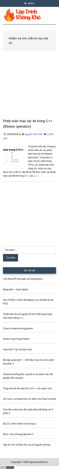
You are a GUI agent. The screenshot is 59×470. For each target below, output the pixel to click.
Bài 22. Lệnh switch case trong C (19, 423)
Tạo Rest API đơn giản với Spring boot (22, 279)
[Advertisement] (29, 87)
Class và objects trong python (18, 328)
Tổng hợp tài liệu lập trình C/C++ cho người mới (27, 388)
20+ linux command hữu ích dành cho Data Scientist (29, 399)
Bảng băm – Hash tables (15, 289)
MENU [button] (31, 3)
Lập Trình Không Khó (29, 15)
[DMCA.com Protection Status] (7, 468)
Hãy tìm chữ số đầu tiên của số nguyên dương (26, 445)
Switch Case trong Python (16, 339)
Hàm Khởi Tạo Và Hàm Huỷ (17, 349)
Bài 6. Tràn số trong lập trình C (18, 434)
